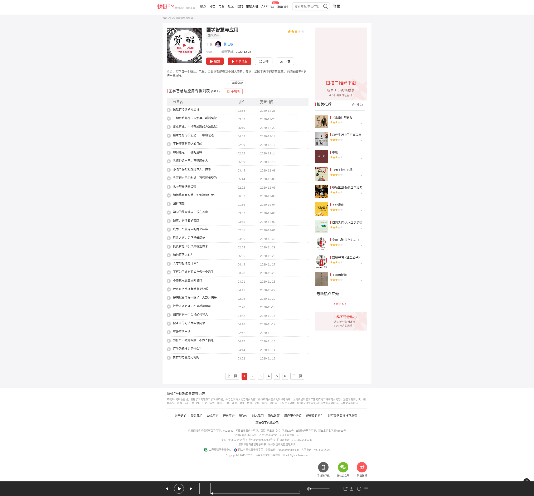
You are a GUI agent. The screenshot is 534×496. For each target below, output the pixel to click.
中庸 (335, 152)
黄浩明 (228, 44)
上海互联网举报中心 (220, 449)
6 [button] (285, 376)
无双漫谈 (338, 205)
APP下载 (267, 6)
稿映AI (243, 415)
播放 (217, 61)
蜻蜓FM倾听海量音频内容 (186, 394)
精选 (203, 6)
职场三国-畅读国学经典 (347, 187)
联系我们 (283, 6)
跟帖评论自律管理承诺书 (252, 444)
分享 (266, 61)
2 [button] (252, 376)
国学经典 (213, 35)
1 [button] (244, 376)
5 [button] (277, 376)
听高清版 (241, 61)
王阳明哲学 (339, 275)
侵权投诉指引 (315, 415)
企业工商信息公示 (289, 435)
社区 (231, 6)
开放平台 (229, 415)
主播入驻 (252, 6)
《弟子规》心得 (342, 170)
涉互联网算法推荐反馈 (342, 415)
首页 (165, 18)
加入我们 (258, 415)
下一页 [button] (297, 376)
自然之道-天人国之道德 (347, 222)
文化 (171, 18)
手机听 (235, 91)
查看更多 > (339, 304)
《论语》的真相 (342, 117)
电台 (221, 6)
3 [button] (261, 376)
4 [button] (269, 376)
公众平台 (213, 415)
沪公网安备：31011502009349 (294, 439)
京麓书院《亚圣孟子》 (346, 257)
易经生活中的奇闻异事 (346, 135)
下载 (287, 61)
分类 (212, 6)
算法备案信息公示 (267, 422)
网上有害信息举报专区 (250, 449)
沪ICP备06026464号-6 (262, 439)
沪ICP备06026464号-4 (234, 439)
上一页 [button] (232, 376)
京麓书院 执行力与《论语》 (350, 240)
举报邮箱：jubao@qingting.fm (282, 449)
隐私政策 (274, 415)
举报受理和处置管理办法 (282, 444)
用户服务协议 (293, 415)
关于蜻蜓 (180, 415)
